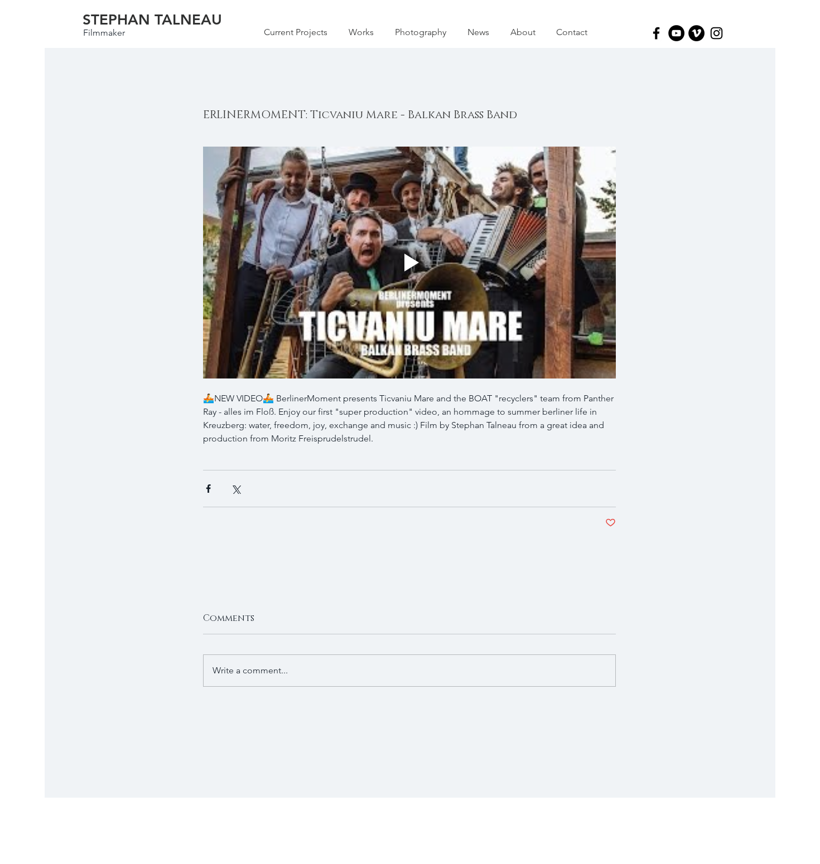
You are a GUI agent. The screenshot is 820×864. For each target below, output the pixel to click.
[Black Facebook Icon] (656, 33)
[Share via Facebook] (208, 488)
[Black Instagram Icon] (716, 33)
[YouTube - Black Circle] (676, 33)
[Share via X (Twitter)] (235, 488)
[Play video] (409, 262)
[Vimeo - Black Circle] (696, 33)
